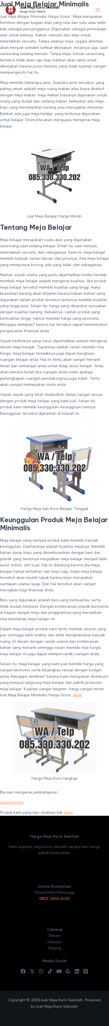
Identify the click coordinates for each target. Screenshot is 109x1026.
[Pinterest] (85, 971)
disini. (78, 695)
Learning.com (11, 802)
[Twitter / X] (32, 971)
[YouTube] (58, 971)
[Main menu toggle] (97, 10)
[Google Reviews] (67, 971)
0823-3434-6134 (54, 898)
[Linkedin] (76, 971)
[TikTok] (50, 971)
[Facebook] (23, 971)
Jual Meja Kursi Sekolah (39, 7)
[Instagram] (41, 971)
